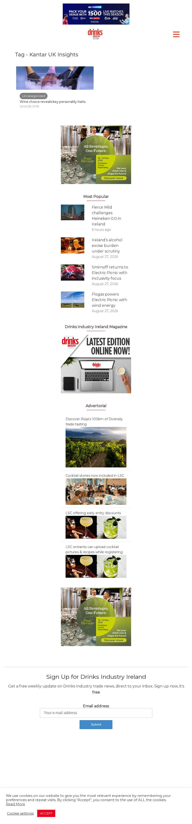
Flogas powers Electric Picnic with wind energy (109, 300)
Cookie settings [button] (20, 813)
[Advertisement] (96, 772)
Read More (15, 804)
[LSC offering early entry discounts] (96, 527)
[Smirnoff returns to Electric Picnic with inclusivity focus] (76, 272)
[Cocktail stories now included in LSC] (96, 491)
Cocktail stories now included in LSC (95, 475)
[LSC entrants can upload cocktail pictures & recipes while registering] (96, 566)
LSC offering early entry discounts (93, 513)
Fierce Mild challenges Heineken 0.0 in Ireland (106, 215)
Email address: (96, 706)
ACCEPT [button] (46, 813)
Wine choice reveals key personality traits (52, 102)
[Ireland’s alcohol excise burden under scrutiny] (76, 245)
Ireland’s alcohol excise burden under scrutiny (107, 245)
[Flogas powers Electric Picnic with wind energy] (76, 300)
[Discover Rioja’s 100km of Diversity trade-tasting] (96, 447)
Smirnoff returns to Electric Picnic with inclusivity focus (110, 273)
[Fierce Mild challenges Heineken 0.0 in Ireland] (76, 212)
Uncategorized (33, 96)
